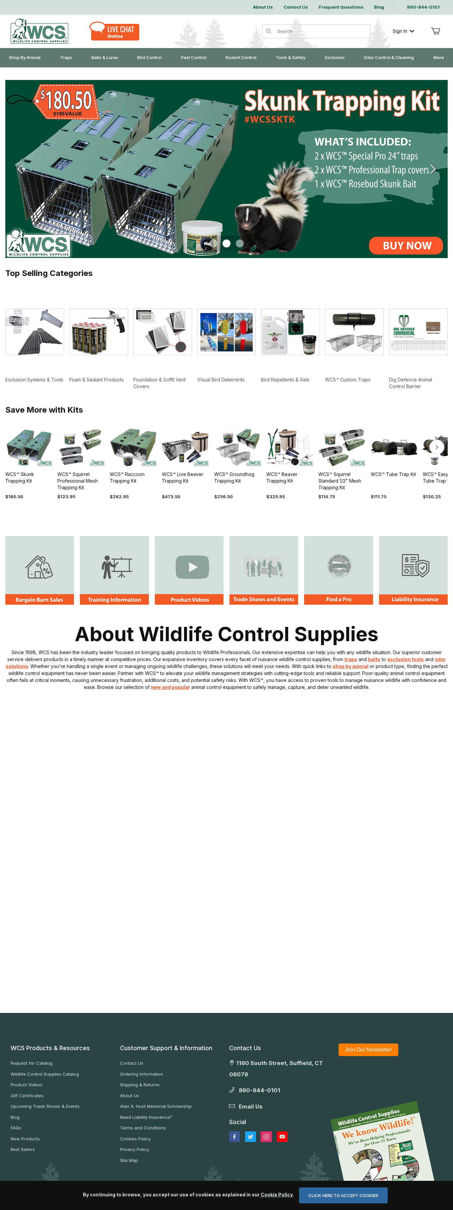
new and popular (170, 687)
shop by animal (350, 666)
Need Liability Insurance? (146, 1117)
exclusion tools (405, 659)
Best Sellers (23, 1149)
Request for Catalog (31, 1063)
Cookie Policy (276, 1194)
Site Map (129, 1160)
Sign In (400, 31)
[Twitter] (250, 1136)
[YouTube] (282, 1136)
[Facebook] (234, 1136)
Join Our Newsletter (368, 1049)
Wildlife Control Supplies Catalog (45, 1074)
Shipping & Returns (140, 1084)
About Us (129, 1095)
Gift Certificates (27, 1095)
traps (350, 659)
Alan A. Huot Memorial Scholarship (156, 1106)
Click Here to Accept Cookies (343, 1195)
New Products (25, 1138)
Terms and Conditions (143, 1127)
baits (374, 659)
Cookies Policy (135, 1138)
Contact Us (131, 1063)
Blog (15, 1117)
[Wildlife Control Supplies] (39, 31)
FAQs (16, 1127)
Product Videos (26, 1084)
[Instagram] (266, 1136)
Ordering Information (141, 1074)
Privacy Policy (134, 1149)
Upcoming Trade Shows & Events (45, 1106)
